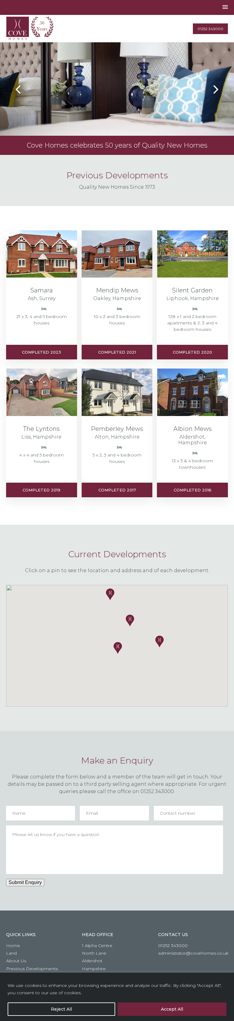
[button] (159, 641)
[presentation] (18, 89)
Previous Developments (32, 968)
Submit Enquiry (25, 882)
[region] (117, 997)
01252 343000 (210, 28)
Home (13, 945)
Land (11, 953)
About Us (16, 960)
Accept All (172, 1009)
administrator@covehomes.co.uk (193, 953)
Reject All (61, 1009)
